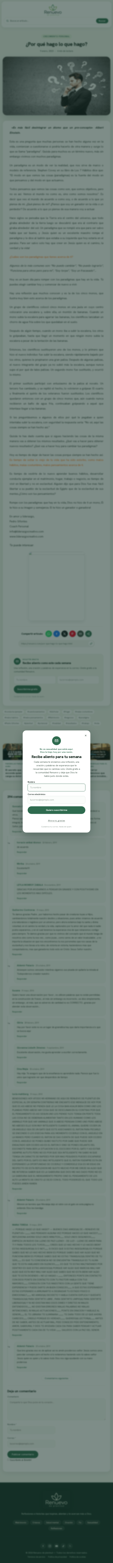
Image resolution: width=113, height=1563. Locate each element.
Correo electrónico (36, 794)
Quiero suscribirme (56, 810)
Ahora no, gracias (56, 820)
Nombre (31, 782)
